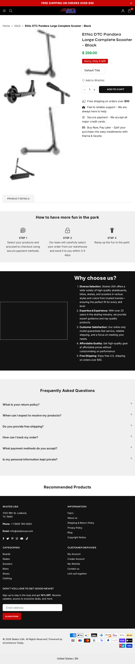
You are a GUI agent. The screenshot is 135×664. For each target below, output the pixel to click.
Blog (70, 532)
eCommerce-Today (13, 642)
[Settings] (123, 11)
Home (6, 26)
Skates (6, 558)
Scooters (7, 563)
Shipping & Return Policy (81, 522)
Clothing (7, 578)
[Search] (10, 10)
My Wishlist (74, 563)
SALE (17, 26)
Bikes (6, 568)
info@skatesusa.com (21, 531)
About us (72, 517)
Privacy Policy (75, 527)
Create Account (76, 558)
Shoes (6, 573)
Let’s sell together (77, 573)
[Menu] (4, 10)
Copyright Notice (77, 537)
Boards (6, 554)
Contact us (73, 568)
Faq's (70, 513)
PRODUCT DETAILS (18, 198)
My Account (74, 554)
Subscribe (11, 616)
